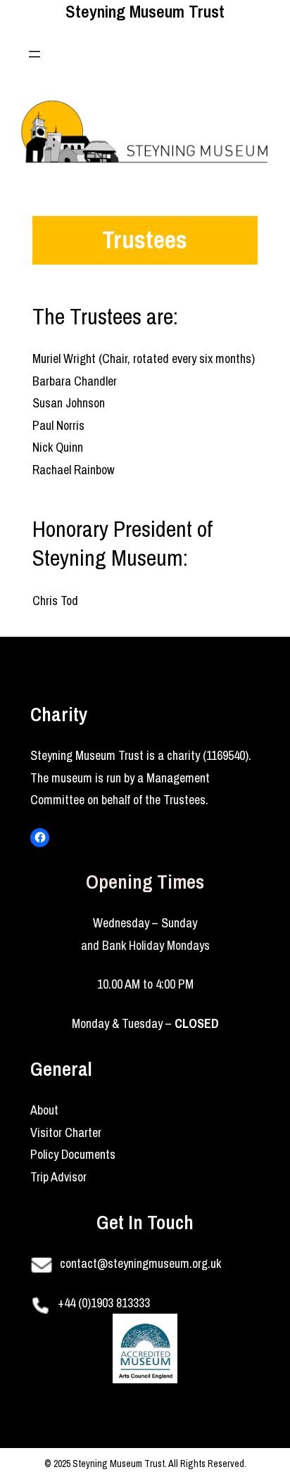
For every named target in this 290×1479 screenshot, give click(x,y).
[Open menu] (34, 54)
